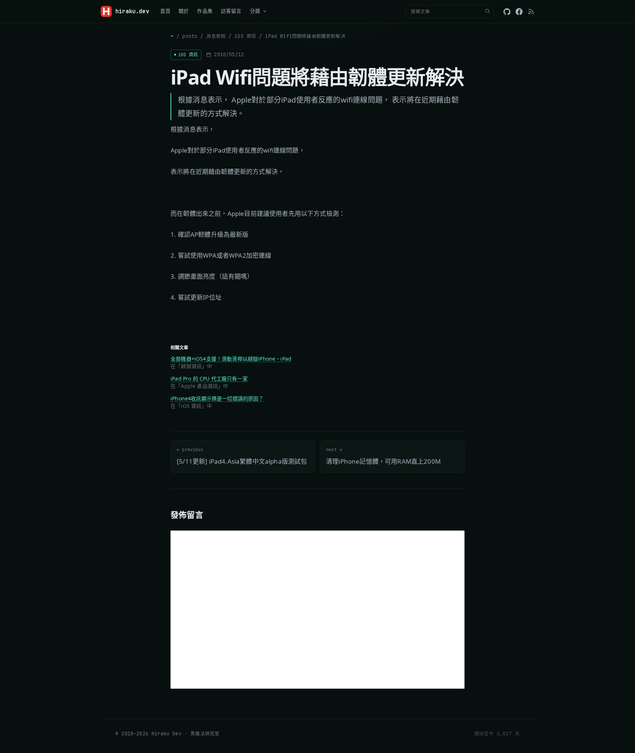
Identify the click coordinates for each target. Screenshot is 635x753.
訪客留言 (231, 11)
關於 (184, 11)
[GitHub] (506, 11)
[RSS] (531, 11)
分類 (255, 11)
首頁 (165, 11)
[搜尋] (487, 11)
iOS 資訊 (245, 36)
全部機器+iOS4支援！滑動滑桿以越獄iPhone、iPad (231, 358)
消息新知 (216, 36)
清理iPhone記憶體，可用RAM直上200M (383, 456)
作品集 (205, 11)
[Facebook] (519, 11)
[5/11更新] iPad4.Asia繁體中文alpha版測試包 (242, 456)
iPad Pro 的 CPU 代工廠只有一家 (209, 378)
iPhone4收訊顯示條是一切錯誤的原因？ (217, 398)
